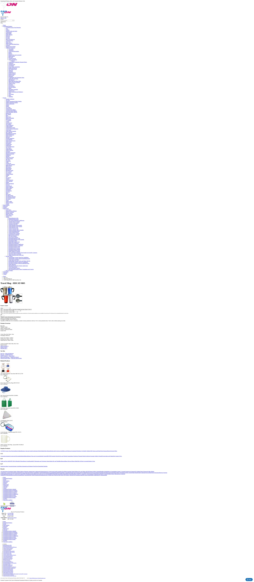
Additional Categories (10, 47)
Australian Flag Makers (11, 109)
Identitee (7, 156)
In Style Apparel (9, 158)
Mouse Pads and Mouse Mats (14, 81)
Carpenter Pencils (12, 58)
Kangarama (8, 161)
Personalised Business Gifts (14, 238)
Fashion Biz (8, 145)
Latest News (8, 209)
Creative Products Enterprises (12, 128)
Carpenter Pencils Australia (14, 221)
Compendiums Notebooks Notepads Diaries (17, 62)
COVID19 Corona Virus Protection (13, 27)
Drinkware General (15, 357)
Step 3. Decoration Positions (7, 312)
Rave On (8, 192)
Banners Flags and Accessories (14, 55)
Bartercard (5, 206)
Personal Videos (9, 213)
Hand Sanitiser (6, 205)
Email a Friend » (4, 347)
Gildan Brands (9, 149)
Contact (4, 274)
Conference (10, 63)
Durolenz (8, 137)
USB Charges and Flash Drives (12, 44)
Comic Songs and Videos (13, 259)
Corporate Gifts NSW (13, 224)
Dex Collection (9, 132)
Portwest (7, 184)
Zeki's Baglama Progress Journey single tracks (18, 265)
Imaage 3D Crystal (10, 157)
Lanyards (8, 38)
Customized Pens (9, 40)
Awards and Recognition (13, 51)
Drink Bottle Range (10, 134)
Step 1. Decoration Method (6, 309)
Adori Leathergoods (10, 103)
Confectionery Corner (10, 127)
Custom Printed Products (13, 232)
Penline (7, 182)
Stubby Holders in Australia (14, 251)
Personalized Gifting (12, 240)
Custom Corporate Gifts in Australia (15, 230)
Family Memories (12, 264)
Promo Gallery (9, 188)
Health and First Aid (12, 68)
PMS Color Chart (9, 214)
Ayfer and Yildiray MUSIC (11, 112)
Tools (9, 93)
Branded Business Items (13, 219)
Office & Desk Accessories (14, 82)
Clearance (8, 45)
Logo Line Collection (10, 164)
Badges (10, 52)
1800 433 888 (3, 18)
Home (4, 25)
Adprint (7, 105)
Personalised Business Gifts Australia (16, 239)
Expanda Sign (9, 144)
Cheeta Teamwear (9, 125)
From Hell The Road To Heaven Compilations (18, 262)
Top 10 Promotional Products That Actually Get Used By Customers (22, 252)
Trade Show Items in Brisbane (14, 253)
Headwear (8, 35)
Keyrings (8, 37)
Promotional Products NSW (14, 246)
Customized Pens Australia (14, 233)
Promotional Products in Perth (9, 495)
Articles (7, 217)
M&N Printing (9, 165)
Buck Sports (8, 119)
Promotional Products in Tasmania (15, 245)
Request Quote (4, 344)
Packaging (10, 84)
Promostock (8, 189)
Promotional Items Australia (14, 249)
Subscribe (5, 272)
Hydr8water (8, 155)
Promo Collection (9, 187)
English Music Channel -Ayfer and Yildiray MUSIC (19, 261)
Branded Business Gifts (13, 218)
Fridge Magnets (9, 34)
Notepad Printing (9, 174)
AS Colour (8, 107)
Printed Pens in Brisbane (13, 243)
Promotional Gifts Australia (14, 247)
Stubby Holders (9, 43)
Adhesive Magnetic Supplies (12, 102)
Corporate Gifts (11, 64)
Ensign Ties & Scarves (10, 140)
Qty (1, 314)
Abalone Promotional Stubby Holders (14, 101)
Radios (9, 88)
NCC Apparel (9, 171)
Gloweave (8, 151)
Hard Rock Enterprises (10, 152)
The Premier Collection (11, 196)
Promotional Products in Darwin (10, 492)
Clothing (7, 30)
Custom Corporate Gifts (13, 228)
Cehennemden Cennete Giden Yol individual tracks (19, 258)
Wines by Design (9, 202)
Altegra (7, 106)
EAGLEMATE (9, 139)
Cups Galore (8, 130)
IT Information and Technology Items (16, 77)
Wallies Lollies (9, 201)
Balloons (10, 53)
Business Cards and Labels (11, 31)
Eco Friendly (11, 65)
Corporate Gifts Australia (13, 222)
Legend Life (8, 163)
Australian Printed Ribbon (11, 111)
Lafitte (7, 162)
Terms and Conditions (7, 500)
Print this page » (4, 348)
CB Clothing (8, 124)
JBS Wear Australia (12, 236)
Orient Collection (9, 180)
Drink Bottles (8, 33)
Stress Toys (8, 41)
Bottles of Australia (10, 118)
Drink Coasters (9, 136)
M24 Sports (8, 166)
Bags (7, 28)
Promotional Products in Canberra (10, 491)
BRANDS (10, 57)
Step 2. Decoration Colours (6, 310)
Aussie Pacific (9, 108)
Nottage (7, 175)
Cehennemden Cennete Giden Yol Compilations (18, 257)
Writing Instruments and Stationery (15, 91)
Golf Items (10, 71)
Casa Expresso (9, 122)
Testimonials (5, 271)
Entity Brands (9, 141)
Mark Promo (8, 169)
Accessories (10, 49)
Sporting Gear (11, 90)
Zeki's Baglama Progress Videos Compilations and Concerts (21, 269)
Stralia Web (32, 578)
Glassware (10, 70)
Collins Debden (9, 126)
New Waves (8, 172)
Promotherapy (9, 190)
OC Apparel (8, 177)
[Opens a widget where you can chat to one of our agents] (249, 579)
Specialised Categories (13, 89)
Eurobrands (8, 143)
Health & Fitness (11, 74)
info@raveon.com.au (12, 517)
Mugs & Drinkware (9, 353)
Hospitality (10, 76)
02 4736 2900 (10, 513)
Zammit (7, 203)
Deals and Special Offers (16, 358)
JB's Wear (8, 159)
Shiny (7, 193)
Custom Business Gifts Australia (15, 226)
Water (9, 95)
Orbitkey (8, 178)
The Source (8, 199)
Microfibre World (9, 170)
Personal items (11, 85)
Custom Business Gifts (13, 227)
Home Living (11, 75)
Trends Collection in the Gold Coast (15, 255)
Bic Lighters (8, 114)
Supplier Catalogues (10, 99)
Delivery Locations (10, 212)
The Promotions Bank (10, 197)
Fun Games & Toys (12, 69)
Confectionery (9, 32)
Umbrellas (10, 96)
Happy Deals (11, 355)
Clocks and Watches (12, 59)
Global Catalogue (9, 150)
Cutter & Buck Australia (11, 131)
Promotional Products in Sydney (10, 496)
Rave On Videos (9, 270)
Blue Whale (8, 116)
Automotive (10, 50)
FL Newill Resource (10, 146)
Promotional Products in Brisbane (10, 490)
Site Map (5, 498)
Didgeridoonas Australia (11, 133)
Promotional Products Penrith (9, 497)
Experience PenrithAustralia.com (39, 578)
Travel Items (11, 94)
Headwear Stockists (10, 153)
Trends (7, 200)
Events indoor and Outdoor (14, 66)
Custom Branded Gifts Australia (15, 225)
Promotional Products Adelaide (9, 489)
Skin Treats (8, 194)
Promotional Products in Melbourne (15, 244)
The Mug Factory (9, 195)
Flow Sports (8, 147)
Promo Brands (9, 186)
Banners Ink (8, 113)
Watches (13, 60)
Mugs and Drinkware (10, 39)
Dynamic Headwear (10, 138)
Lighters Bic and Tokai (13, 78)
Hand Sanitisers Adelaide (13, 234)
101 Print (8, 100)
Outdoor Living (11, 83)
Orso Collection (9, 181)
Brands (4, 97)
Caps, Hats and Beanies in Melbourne (16, 220)
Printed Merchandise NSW (14, 242)
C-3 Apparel (8, 120)
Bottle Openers (11, 56)
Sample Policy (9, 215)
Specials (5, 207)
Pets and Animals (12, 87)
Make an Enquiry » (5, 346)
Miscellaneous (11, 80)
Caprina (7, 121)
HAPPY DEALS (12, 72)
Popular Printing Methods (11, 211)
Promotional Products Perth (14, 250)
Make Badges (9, 168)
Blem (7, 115)
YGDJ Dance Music (12, 267)
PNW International (10, 183)
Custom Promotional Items (14, 231)
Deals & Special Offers (10, 46)
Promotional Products (7, 26)
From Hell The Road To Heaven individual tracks (18, 263)
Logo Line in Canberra (13, 237)
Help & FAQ (6, 208)
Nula (7, 176)
